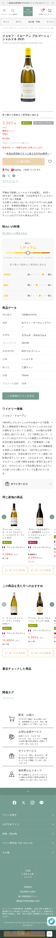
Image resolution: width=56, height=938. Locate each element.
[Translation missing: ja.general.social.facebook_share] (3, 176)
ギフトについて (10, 181)
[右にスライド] (51, 516)
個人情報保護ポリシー (28, 896)
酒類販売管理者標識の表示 (28, 901)
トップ (5, 28)
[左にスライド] (4, 516)
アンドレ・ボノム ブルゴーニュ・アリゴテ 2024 (39, 619)
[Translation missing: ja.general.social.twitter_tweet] (8, 176)
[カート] (13, 10)
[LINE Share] (13, 176)
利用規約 (28, 887)
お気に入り (42, 14)
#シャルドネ (9, 698)
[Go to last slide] (3, 3)
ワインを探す (12, 14)
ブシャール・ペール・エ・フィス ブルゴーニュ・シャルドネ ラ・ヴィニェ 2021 (13, 533)
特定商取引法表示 (28, 891)
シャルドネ (23, 28)
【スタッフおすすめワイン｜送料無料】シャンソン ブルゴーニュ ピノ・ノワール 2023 (39, 533)
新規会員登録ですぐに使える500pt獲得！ (28, 153)
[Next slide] (52, 3)
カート (50, 14)
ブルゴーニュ (44, 28)
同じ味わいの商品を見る (14, 233)
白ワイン (13, 28)
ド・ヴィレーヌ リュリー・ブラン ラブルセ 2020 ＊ (12, 621)
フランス (33, 28)
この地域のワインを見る (20, 395)
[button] (4, 12)
